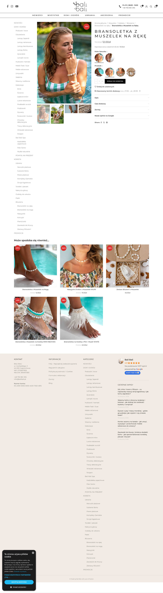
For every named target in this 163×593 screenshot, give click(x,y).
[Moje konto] (146, 6)
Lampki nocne (22, 58)
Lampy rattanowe (24, 42)
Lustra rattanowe (24, 101)
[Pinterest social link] (106, 122)
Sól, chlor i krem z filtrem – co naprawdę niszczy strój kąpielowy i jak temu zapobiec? (133, 391)
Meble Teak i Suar (22, 66)
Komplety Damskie (24, 179)
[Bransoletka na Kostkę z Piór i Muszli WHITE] (81, 318)
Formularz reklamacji (57, 375)
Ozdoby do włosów (23, 194)
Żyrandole (21, 54)
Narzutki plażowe (24, 167)
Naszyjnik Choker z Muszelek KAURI (81, 289)
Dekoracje (20, 85)
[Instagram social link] (12, 6)
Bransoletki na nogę (25, 210)
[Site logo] (81, 6)
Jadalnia (19, 77)
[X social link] (104, 122)
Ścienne (20, 93)
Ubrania (19, 163)
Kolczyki (20, 218)
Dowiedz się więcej (20, 571)
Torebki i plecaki (22, 187)
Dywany (20, 112)
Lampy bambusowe (25, 46)
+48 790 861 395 (128, 8)
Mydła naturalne (23, 152)
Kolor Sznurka (101, 52)
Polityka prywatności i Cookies (61, 372)
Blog (50, 383)
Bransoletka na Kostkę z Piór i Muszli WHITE (81, 342)
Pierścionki (21, 221)
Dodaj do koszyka (115, 81)
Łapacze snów (22, 97)
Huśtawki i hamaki (23, 62)
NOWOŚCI (18, 23)
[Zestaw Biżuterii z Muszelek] (127, 265)
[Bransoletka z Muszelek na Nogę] (35, 265)
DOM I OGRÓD (20, 27)
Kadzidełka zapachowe (21, 143)
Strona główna (100, 23)
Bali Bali (129, 360)
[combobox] (33, 553)
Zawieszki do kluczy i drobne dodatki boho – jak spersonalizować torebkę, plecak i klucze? (133, 434)
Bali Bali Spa (21, 138)
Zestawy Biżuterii (24, 229)
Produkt (98, 66)
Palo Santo (21, 148)
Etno (19, 89)
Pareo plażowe (23, 175)
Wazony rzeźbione (23, 81)
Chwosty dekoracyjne (22, 121)
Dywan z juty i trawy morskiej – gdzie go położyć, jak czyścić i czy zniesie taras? (133, 413)
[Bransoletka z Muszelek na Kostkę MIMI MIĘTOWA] (35, 318)
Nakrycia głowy (22, 190)
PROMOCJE (18, 233)
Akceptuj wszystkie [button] (19, 582)
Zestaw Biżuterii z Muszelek (128, 289)
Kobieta (121, 23)
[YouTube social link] (16, 6)
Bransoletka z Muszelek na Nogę (35, 289)
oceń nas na (131, 373)
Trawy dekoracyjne (24, 126)
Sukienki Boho (23, 171)
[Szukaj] (151, 6)
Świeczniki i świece (24, 116)
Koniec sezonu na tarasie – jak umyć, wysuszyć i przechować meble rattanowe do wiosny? (132, 424)
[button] (19, 576)
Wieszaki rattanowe (25, 130)
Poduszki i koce (22, 31)
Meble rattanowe (22, 69)
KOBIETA (17, 159)
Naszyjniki (21, 214)
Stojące (20, 134)
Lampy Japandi (23, 38)
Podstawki (21, 108)
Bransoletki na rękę (24, 206)
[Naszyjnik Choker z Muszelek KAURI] (81, 265)
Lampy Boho (22, 50)
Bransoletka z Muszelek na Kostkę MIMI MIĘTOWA (35, 342)
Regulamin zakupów (57, 368)
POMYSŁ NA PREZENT (24, 155)
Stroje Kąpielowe (24, 183)
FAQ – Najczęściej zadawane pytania (63, 364)
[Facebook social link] (8, 6)
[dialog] (19, 570)
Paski (18, 198)
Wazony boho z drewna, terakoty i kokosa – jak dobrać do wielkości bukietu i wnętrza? (131, 402)
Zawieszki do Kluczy (25, 225)
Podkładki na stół (24, 104)
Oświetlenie (20, 35)
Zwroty (51, 379)
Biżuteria (19, 202)
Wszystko (112, 23)
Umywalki (20, 73)
